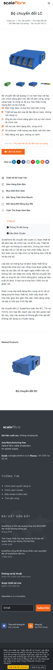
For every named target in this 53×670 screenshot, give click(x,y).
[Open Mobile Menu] (49, 3)
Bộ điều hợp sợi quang (19, 23)
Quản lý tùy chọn (38, 667)
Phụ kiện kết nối (40, 21)
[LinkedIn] (14, 162)
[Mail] (47, 162)
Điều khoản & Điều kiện (16, 494)
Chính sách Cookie (14, 490)
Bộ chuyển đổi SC (26, 391)
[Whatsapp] (38, 162)
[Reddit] (28, 162)
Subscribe (43, 608)
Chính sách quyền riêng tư (17, 486)
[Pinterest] (33, 162)
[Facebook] (23, 162)
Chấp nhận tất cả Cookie (18, 667)
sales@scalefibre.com (18, 455)
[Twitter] (19, 162)
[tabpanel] (26, 279)
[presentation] (8, 59)
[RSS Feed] (30, 625)
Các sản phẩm (24, 21)
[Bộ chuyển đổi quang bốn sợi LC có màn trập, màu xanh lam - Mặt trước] (26, 59)
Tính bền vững (12, 498)
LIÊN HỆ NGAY (14, 151)
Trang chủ (10, 21)
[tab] (26, 221)
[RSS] (42, 162)
